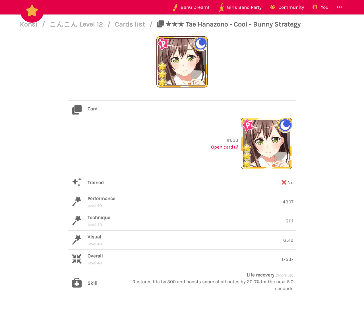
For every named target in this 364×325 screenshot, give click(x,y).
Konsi (29, 24)
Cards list (131, 24)
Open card (222, 147)
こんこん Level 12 (77, 24)
